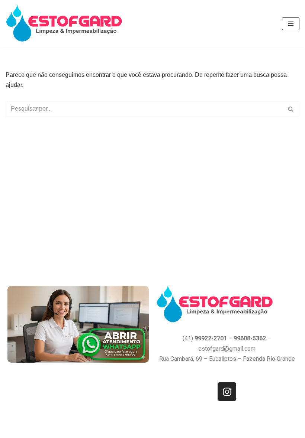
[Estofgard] (66, 23)
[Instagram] (227, 391)
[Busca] (291, 109)
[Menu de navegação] (290, 23)
